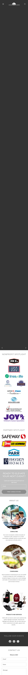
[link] (14, 4)
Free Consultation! (14, 491)
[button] (3, 4)
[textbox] (14, 486)
